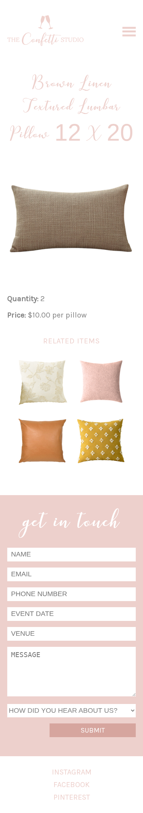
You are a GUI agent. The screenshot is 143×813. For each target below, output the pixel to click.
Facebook (71, 784)
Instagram (72, 772)
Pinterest (71, 797)
